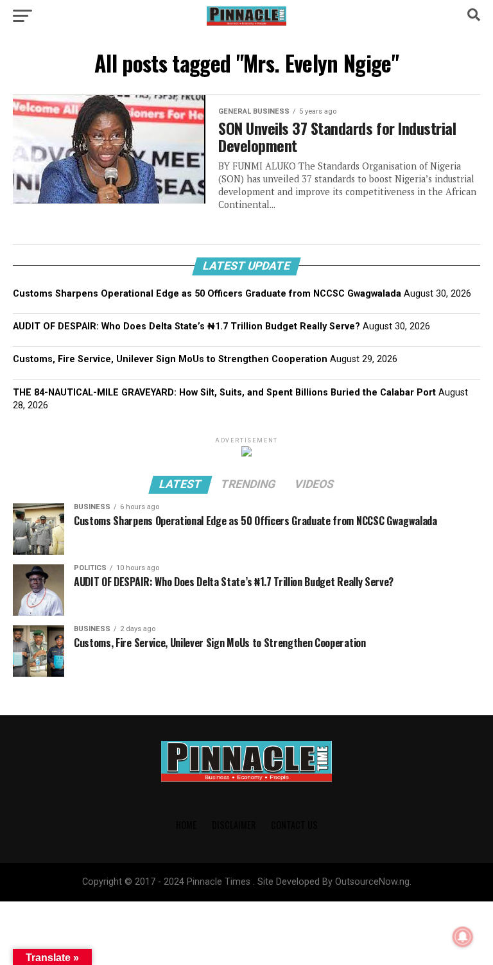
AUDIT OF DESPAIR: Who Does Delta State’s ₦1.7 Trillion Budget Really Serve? (186, 326)
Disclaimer (233, 824)
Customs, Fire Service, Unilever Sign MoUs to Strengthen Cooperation (170, 359)
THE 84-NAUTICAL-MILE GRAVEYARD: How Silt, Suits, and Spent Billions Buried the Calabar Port (224, 392)
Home (186, 824)
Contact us (294, 824)
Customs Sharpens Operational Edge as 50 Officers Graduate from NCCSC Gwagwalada (207, 293)
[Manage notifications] (463, 936)
